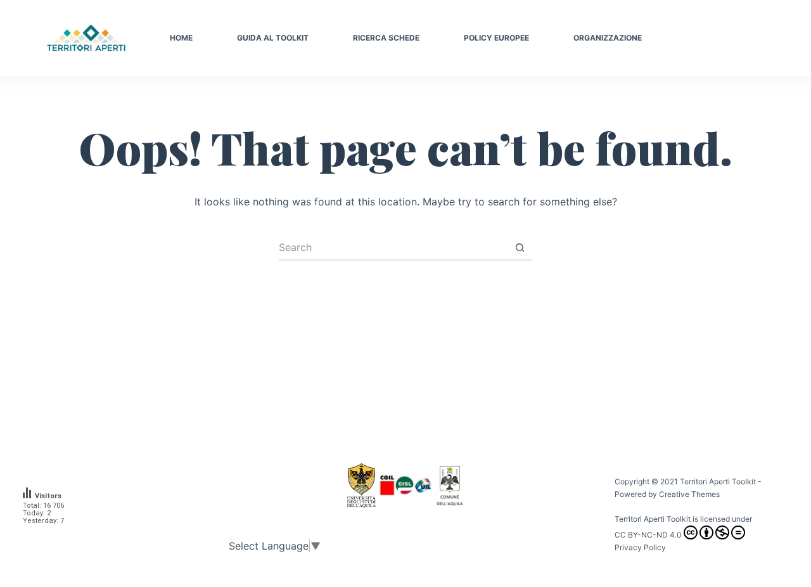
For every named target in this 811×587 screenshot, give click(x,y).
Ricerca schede (386, 37)
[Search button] (519, 248)
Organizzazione (607, 37)
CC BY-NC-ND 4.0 (648, 534)
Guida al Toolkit (273, 37)
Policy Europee (496, 37)
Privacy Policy (640, 547)
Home (181, 37)
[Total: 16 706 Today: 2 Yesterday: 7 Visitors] (50, 537)
